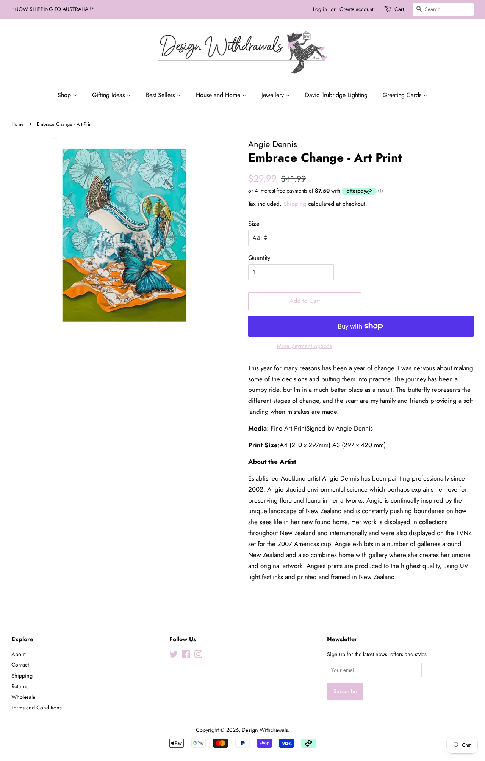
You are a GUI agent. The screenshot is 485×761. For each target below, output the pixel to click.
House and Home (219, 95)
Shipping (294, 203)
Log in (320, 9)
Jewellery (273, 95)
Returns (19, 686)
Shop (65, 95)
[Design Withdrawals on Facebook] (185, 655)
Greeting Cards (403, 95)
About (18, 654)
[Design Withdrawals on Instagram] (198, 655)
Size (254, 223)
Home (17, 124)
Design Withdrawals (265, 730)
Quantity (259, 257)
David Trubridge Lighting (336, 95)
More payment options (304, 346)
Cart (399, 9)
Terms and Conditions (36, 707)
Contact (20, 665)
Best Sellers (161, 95)
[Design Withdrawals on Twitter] (173, 655)
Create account (356, 9)
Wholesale (23, 697)
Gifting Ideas (109, 95)
